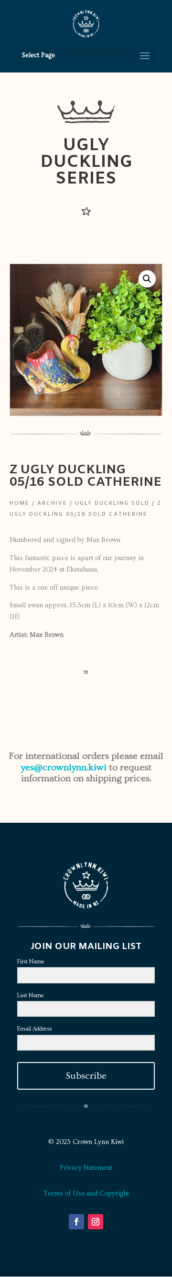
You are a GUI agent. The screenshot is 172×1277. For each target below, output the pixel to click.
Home (20, 503)
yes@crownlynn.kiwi (64, 767)
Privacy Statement (86, 1168)
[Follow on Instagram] (95, 1221)
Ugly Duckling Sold (112, 503)
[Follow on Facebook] (76, 1221)
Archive (52, 503)
